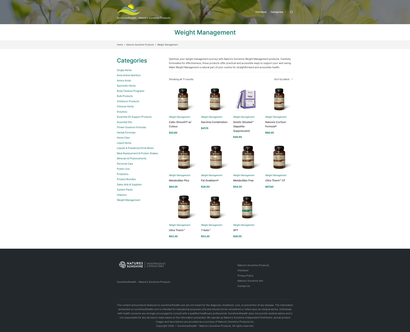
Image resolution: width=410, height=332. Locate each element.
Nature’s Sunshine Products (253, 265)
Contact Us (244, 286)
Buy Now (182, 113)
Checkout (243, 270)
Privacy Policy (245, 275)
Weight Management (179, 117)
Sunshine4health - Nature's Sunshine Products (143, 281)
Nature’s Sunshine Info (250, 280)
